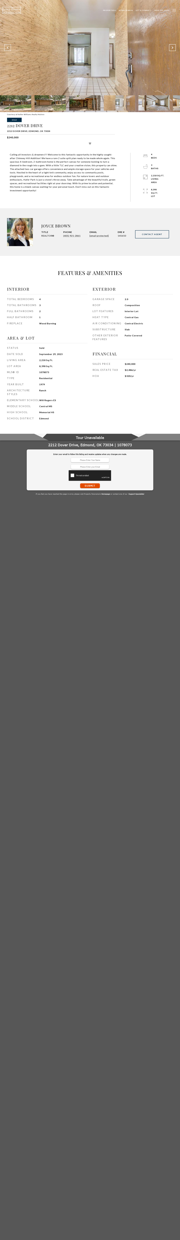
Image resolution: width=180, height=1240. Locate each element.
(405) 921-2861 (72, 235)
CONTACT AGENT (152, 234)
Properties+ (109, 10)
